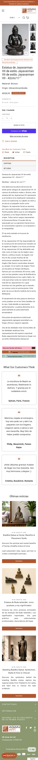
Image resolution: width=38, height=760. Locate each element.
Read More (19, 561)
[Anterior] (5, 40)
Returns (7, 168)
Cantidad (6, 114)
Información (9, 711)
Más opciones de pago (19, 136)
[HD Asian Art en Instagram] (35, 730)
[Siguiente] (26, 40)
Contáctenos (9, 704)
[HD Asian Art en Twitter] (31, 727)
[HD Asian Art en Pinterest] (35, 727)
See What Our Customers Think (14, 149)
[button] (9, 141)
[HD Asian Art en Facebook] (26, 727)
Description (9, 158)
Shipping (7, 163)
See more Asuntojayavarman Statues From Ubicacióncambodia (17, 61)
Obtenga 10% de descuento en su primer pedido (17, 719)
